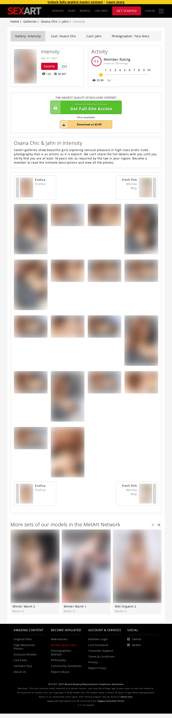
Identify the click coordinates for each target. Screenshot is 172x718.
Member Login (98, 639)
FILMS (72, 11)
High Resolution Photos (24, 647)
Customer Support (100, 650)
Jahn (65, 21)
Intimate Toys (23, 666)
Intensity (50, 51)
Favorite (49, 66)
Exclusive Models (25, 654)
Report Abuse (60, 672)
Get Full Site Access (91, 107)
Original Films (23, 639)
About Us (20, 672)
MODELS (85, 11)
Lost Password (98, 645)
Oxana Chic (49, 21)
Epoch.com (127, 696)
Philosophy (58, 660)
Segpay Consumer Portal (111, 701)
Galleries (30, 21)
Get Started (127, 11)
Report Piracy (97, 668)
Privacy (93, 662)
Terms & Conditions (101, 656)
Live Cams (20, 660)
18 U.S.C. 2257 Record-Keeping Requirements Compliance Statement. (86, 684)
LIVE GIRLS (101, 11)
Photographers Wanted (61, 652)
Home (14, 21)
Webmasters (59, 639)
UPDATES (58, 11)
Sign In (150, 11)
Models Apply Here (64, 645)
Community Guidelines (66, 666)
